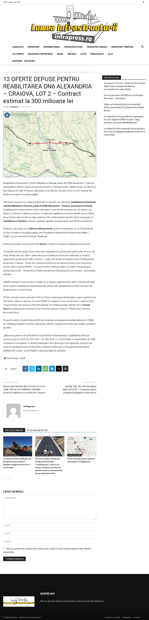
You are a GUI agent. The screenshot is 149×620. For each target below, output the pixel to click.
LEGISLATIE (18, 46)
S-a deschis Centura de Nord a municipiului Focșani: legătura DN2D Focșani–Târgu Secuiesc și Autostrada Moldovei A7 (124, 119)
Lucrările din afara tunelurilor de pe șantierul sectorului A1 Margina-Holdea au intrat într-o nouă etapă (124, 131)
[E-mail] (59, 369)
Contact (137, 617)
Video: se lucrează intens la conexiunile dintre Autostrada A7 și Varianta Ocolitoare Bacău (124, 107)
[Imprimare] (65, 369)
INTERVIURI (33, 46)
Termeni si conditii (112, 617)
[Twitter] (32, 369)
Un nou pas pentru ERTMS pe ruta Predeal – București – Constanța (124, 97)
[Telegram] (52, 369)
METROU (72, 53)
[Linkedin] (39, 369)
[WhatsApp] (45, 369)
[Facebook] (143, 2)
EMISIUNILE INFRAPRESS (40, 53)
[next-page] (9, 479)
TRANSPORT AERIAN (97, 46)
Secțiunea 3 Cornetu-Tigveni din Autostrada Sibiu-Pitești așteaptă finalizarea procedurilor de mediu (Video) (124, 86)
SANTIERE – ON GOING (23, 60)
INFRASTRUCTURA (73, 46)
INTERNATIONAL (51, 46)
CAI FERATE (18, 53)
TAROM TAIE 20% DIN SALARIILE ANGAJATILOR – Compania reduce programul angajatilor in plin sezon (79, 389)
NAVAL (60, 53)
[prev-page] (5, 479)
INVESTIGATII (97, 53)
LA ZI (110, 53)
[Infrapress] (74, 23)
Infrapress (14, 107)
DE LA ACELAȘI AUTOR (37, 430)
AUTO (83, 53)
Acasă (5, 72)
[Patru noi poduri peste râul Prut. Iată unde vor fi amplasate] (81, 446)
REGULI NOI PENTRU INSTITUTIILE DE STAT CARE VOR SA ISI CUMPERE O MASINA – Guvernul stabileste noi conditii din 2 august (24, 389)
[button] (142, 47)
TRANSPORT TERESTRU (122, 46)
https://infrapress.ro (31, 410)
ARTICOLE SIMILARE (14, 430)
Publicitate (127, 617)
